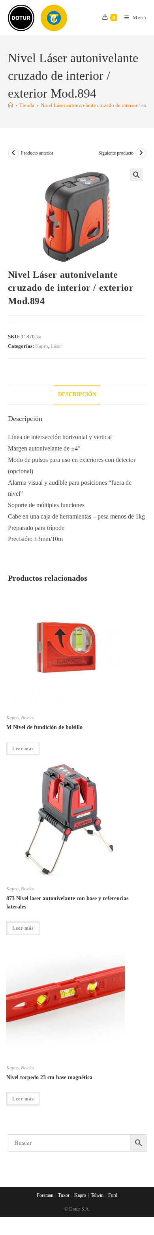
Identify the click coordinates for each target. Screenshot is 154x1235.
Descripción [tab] (77, 394)
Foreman (45, 1195)
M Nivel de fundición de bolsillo (44, 727)
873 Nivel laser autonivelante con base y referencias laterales (67, 902)
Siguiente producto (115, 153)
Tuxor (63, 1195)
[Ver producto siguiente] (140, 153)
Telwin (97, 1195)
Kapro (41, 346)
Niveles (27, 717)
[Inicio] (10, 105)
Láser (56, 346)
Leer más (23, 748)
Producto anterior (37, 153)
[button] (136, 174)
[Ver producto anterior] (13, 153)
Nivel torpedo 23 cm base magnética (49, 1077)
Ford (112, 1195)
